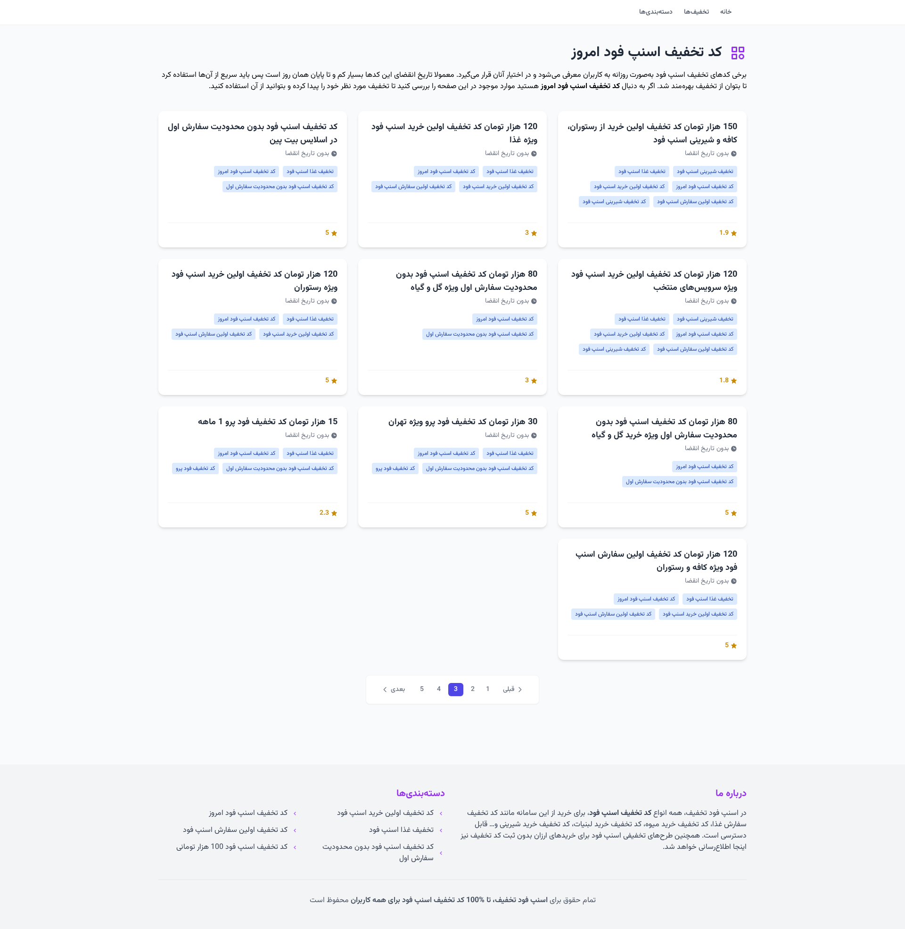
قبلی (508, 689)
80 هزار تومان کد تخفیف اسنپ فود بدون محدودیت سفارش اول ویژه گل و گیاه (466, 281)
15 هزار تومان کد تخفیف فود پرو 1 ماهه (267, 422)
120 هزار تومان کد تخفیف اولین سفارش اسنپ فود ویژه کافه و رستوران (656, 561)
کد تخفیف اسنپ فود (620, 813)
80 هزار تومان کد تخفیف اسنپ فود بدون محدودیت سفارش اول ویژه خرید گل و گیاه (664, 429)
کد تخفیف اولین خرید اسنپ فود (629, 186)
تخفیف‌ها (696, 12)
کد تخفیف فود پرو (395, 468)
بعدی (398, 689)
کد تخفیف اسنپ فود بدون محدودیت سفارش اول (280, 186)
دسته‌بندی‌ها (656, 12)
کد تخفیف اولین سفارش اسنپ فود (695, 201)
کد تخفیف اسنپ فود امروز (580, 86)
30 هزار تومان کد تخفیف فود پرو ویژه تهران (462, 422)
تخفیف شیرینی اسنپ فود (705, 171)
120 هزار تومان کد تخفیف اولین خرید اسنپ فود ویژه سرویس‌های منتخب (654, 281)
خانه (726, 12)
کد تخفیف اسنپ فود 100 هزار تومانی (232, 847)
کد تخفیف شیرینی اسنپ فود (614, 201)
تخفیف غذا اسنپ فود (642, 171)
